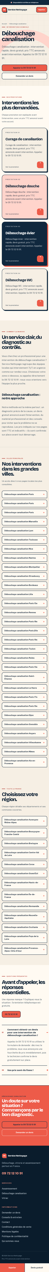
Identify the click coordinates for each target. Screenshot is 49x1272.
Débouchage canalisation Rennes (24, 612)
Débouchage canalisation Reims (24, 658)
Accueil (4, 24)
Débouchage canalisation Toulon (24, 649)
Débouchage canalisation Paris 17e (24, 697)
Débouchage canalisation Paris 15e (24, 603)
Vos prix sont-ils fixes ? (17, 1070)
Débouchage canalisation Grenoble (24, 724)
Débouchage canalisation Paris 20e (24, 631)
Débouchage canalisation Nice (24, 549)
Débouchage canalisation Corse (24, 864)
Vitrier (5, 1198)
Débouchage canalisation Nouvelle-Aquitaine (24, 916)
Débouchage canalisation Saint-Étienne (24, 677)
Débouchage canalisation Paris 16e (24, 706)
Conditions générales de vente (16, 1227)
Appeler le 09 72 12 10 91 (24, 68)
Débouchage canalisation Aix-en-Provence (24, 762)
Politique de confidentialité (15, 1236)
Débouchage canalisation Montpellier (24, 567)
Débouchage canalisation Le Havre (24, 688)
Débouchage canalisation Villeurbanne (24, 742)
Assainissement (9, 1188)
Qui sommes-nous (10, 1241)
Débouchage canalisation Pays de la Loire (24, 937)
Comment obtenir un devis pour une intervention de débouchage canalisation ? (20, 1032)
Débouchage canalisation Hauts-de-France (24, 884)
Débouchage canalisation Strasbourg (24, 576)
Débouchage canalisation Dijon (24, 715)
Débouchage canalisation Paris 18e (24, 622)
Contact (6, 1222)
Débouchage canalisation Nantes (24, 558)
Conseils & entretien (12, 1217)
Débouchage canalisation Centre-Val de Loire (24, 853)
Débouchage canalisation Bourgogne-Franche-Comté (24, 833)
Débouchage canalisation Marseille (24, 522)
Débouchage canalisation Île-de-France (24, 895)
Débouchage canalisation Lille (24, 594)
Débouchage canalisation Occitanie (24, 927)
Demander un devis (24, 76)
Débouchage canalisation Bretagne (24, 843)
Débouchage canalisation (14, 1193)
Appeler (41, 10)
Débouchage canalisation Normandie (24, 906)
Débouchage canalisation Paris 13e (24, 667)
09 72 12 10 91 (11, 1014)
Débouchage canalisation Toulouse (24, 540)
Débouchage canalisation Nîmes (24, 752)
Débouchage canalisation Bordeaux (24, 585)
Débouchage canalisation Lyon (24, 531)
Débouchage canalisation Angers (24, 733)
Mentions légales (10, 1231)
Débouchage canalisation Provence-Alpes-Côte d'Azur (24, 949)
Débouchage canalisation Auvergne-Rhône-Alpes (24, 821)
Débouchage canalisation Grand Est (24, 873)
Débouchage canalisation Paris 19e (24, 640)
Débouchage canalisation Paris (24, 494)
